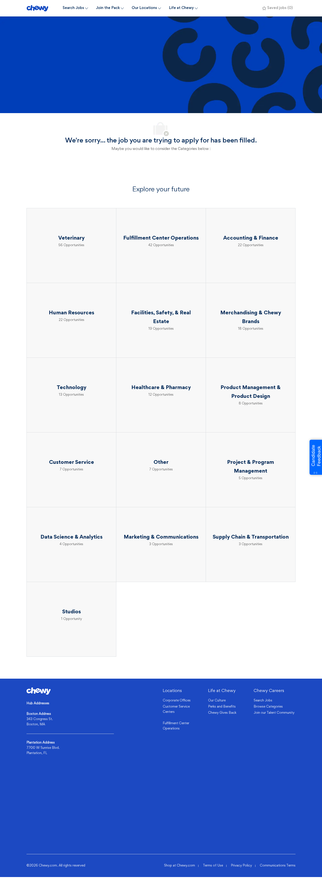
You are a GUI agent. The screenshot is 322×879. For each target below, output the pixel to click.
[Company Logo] (43, 8)
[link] (39, 691)
